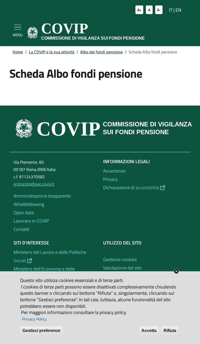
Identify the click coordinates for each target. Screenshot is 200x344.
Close (176, 271)
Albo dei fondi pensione (101, 52)
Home (17, 52)
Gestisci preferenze (41, 330)
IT (170, 10)
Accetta (149, 330)
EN (178, 10)
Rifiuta (170, 330)
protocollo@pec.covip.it (34, 184)
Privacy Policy (34, 319)
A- (159, 10)
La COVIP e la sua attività (51, 52)
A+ (139, 10)
